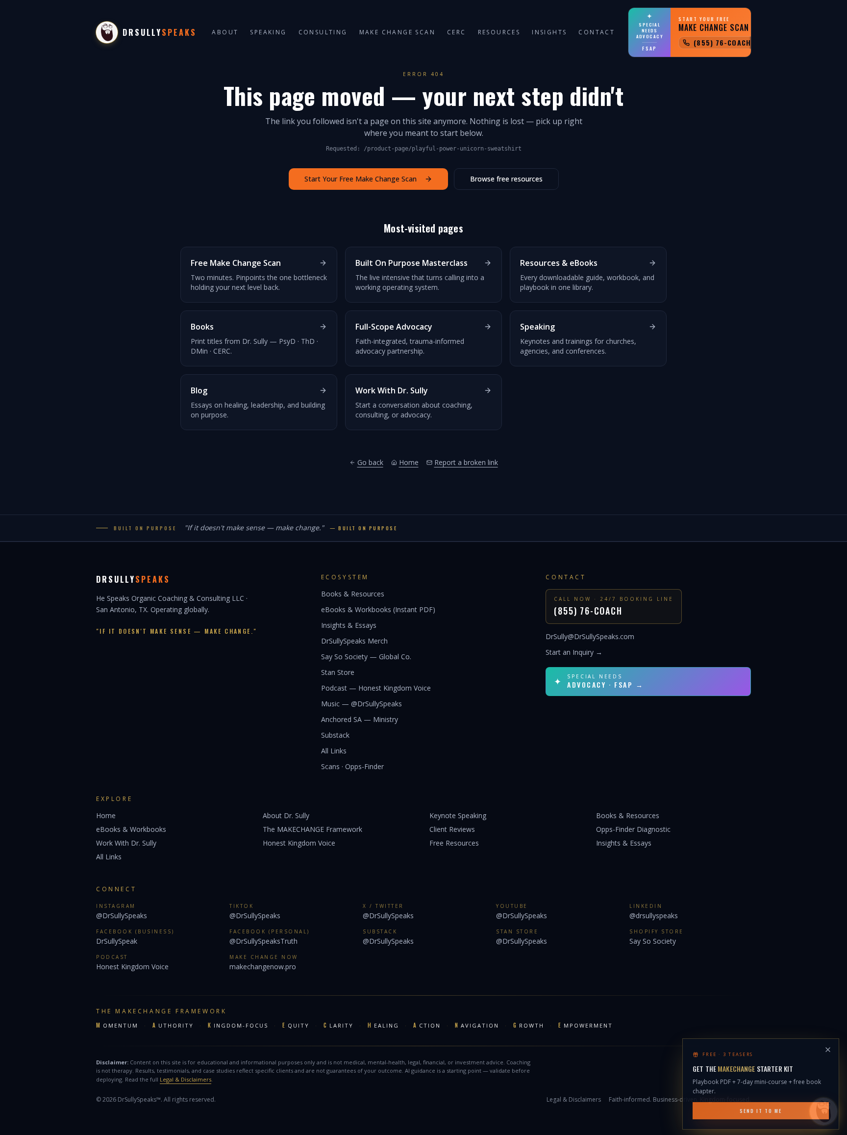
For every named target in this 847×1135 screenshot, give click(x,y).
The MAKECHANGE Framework (312, 829)
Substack (335, 735)
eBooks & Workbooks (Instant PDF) (378, 609)
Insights (549, 32)
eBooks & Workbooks (131, 829)
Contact (596, 32)
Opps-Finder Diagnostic (633, 829)
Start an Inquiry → (574, 652)
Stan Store (337, 672)
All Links (334, 750)
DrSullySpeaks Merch (354, 640)
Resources (499, 32)
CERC (456, 32)
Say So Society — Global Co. (366, 656)
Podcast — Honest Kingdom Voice (376, 688)
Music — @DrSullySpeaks (361, 703)
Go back (370, 462)
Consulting (323, 32)
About (225, 32)
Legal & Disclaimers (185, 1079)
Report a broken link (466, 462)
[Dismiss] (828, 1048)
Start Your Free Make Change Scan (360, 178)
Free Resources (454, 843)
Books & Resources (352, 593)
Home (409, 462)
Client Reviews (452, 829)
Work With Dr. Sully (126, 843)
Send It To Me (761, 1108)
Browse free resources (506, 178)
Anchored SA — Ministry (359, 719)
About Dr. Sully (286, 815)
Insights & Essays (348, 625)
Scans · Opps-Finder (352, 766)
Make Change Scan (397, 32)
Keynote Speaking (457, 815)
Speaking (268, 32)
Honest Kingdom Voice (299, 843)
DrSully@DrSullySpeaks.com (590, 636)
